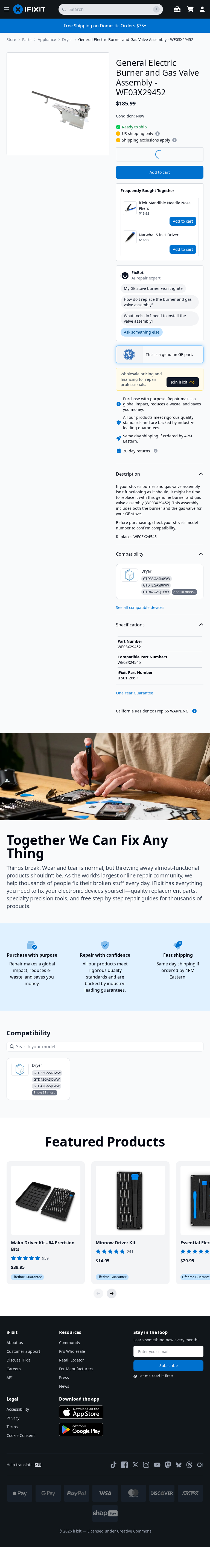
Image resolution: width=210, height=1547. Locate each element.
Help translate (20, 1464)
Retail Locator (71, 1360)
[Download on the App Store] (81, 1412)
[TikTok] (113, 1464)
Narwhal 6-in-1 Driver (159, 234)
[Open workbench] (177, 9)
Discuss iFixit (18, 1360)
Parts (26, 39)
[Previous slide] (98, 1293)
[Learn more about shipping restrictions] (157, 133)
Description (128, 474)
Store (11, 39)
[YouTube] (157, 1464)
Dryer (67, 39)
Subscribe (168, 1365)
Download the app (79, 1399)
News (64, 1386)
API (10, 1377)
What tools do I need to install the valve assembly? (155, 318)
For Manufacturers (76, 1368)
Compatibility (129, 554)
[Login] (202, 9)
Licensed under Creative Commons (119, 1531)
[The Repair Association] (200, 1464)
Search (189, 154)
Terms (12, 1426)
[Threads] (189, 1464)
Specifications (130, 625)
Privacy (13, 1418)
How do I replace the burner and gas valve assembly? (158, 302)
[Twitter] (135, 1464)
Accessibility (18, 1409)
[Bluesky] (179, 1465)
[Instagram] (146, 1464)
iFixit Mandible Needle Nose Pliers (165, 205)
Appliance (47, 39)
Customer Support (23, 1351)
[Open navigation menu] (6, 9)
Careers (14, 1368)
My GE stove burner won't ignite (153, 288)
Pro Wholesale (72, 1351)
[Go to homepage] (31, 9)
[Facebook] (124, 1464)
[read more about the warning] (194, 711)
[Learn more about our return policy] (155, 450)
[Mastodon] (168, 1464)
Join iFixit (182, 382)
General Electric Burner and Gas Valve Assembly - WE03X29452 (135, 39)
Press (64, 1377)
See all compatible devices (140, 607)
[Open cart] (190, 9)
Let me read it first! (155, 1375)
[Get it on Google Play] (81, 1429)
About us (15, 1342)
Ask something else (141, 332)
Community (69, 1342)
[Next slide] (111, 1293)
